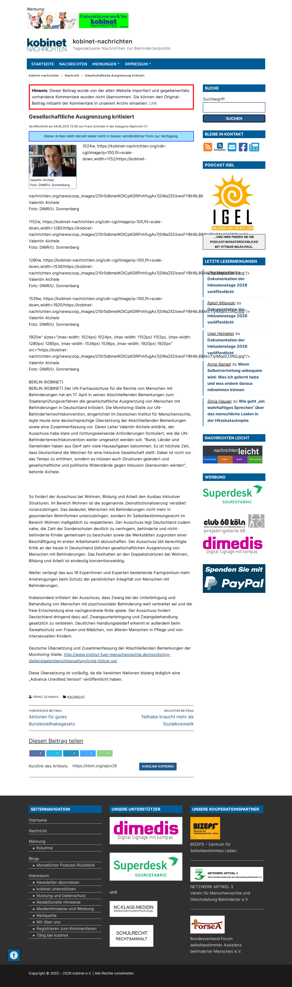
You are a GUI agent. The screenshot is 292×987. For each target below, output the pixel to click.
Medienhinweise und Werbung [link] (65, 908)
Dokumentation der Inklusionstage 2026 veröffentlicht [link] (227, 285)
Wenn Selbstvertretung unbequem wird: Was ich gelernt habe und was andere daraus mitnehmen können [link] (234, 377)
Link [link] (153, 103)
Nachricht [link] (76, 696)
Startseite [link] (38, 820)
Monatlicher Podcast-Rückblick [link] (66, 865)
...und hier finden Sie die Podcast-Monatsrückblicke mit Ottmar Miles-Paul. (234, 241)
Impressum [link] (39, 875)
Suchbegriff (214, 99)
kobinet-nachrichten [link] (102, 41)
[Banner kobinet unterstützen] (104, 27)
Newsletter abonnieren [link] (58, 882)
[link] (14, 955)
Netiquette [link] (47, 915)
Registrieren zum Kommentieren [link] (67, 928)
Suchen (234, 118)
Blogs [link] (34, 858)
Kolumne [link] (45, 848)
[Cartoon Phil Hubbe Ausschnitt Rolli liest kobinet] (51, 27)
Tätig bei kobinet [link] (52, 935)
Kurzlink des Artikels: (49, 766)
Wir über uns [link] (48, 922)
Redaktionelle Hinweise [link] (59, 902)
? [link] (145, 126)
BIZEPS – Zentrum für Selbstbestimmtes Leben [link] (213, 847)
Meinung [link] (37, 841)
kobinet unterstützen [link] (56, 889)
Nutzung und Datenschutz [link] (61, 895)
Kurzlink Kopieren (158, 766)
